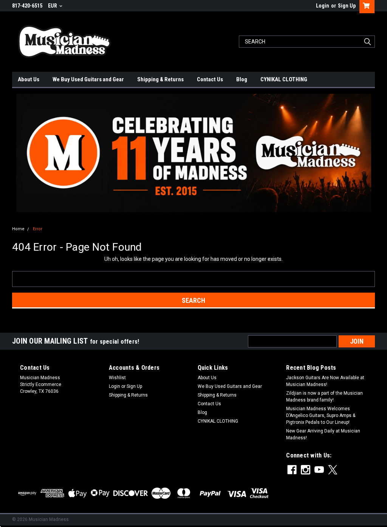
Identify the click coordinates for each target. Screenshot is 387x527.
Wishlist (117, 377)
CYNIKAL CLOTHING (283, 79)
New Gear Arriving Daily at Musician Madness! (323, 434)
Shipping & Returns (160, 79)
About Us (28, 79)
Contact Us (210, 79)
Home (18, 228)
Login (322, 6)
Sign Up (347, 6)
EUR (53, 6)
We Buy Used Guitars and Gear (88, 79)
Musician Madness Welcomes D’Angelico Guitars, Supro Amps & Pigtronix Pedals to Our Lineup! (320, 415)
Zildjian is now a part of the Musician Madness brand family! (324, 397)
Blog (241, 79)
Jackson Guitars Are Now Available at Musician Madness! (325, 381)
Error (37, 228)
